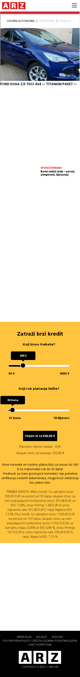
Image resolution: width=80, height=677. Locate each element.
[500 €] (23, 365)
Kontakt (57, 637)
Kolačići (41, 637)
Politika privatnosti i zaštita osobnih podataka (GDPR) (40, 641)
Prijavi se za (40, 436)
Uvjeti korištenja (40, 644)
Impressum (24, 637)
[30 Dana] (12, 410)
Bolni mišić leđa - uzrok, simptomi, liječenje (58, 173)
